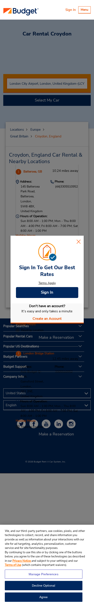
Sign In (70, 10)
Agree (43, 597)
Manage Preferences (43, 574)
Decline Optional (43, 585)
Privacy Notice (21, 561)
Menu (85, 10)
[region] (47, 564)
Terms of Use (13, 565)
